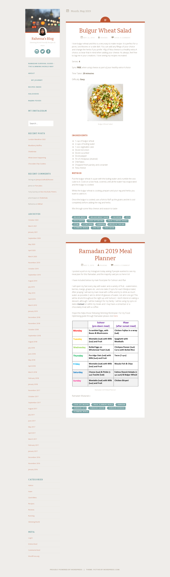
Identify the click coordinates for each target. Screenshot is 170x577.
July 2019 (31, 287)
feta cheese (79, 221)
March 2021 (32, 226)
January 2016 (33, 469)
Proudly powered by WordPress (66, 569)
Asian (30, 491)
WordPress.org (33, 556)
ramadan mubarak (117, 408)
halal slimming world (118, 221)
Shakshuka (32, 151)
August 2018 (32, 342)
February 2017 (33, 445)
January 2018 (33, 384)
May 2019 (31, 293)
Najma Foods (35, 100)
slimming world (81, 228)
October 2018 (33, 329)
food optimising (96, 221)
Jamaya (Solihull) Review (44, 179)
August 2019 (32, 281)
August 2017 (32, 408)
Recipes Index (34, 87)
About (31, 73)
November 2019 (34, 262)
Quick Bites (32, 497)
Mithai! (40, 204)
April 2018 (31, 366)
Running (31, 516)
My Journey (37, 80)
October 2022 (33, 220)
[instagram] (37, 51)
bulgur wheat (80, 217)
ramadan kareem (97, 408)
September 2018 (34, 335)
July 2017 (31, 415)
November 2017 (34, 390)
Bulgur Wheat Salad (105, 30)
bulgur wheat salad (99, 217)
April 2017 (31, 433)
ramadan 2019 (80, 408)
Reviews (31, 510)
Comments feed (34, 550)
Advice (30, 485)
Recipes (31, 503)
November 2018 (34, 323)
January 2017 (33, 451)
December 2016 (34, 457)
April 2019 (31, 299)
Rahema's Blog (43, 39)
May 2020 (31, 244)
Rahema (104, 38)
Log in (30, 538)
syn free (96, 228)
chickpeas (117, 217)
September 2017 (34, 402)
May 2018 (31, 360)
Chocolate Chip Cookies (37, 164)
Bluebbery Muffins (35, 145)
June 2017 (31, 421)
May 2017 (31, 427)
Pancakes (38, 186)
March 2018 (32, 372)
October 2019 (33, 269)
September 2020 (34, 238)
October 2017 (33, 396)
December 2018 (34, 317)
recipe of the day (117, 224)
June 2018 (31, 354)
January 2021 (33, 232)
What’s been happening (37, 157)
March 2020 (32, 256)
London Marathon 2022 (37, 139)
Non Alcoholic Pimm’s (48, 192)
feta (128, 217)
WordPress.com (111, 569)
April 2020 (31, 250)
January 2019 (33, 311)
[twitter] (42, 51)
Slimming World (34, 522)
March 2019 (32, 305)
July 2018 (31, 348)
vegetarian (109, 228)
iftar (76, 224)
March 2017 (32, 439)
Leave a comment (122, 38)
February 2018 (33, 378)
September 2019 (34, 275)
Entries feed (32, 544)
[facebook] (48, 51)
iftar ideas (88, 224)
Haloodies (33, 94)
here (116, 316)
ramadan (101, 224)
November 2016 (34, 463)
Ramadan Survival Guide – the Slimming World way (41, 65)
